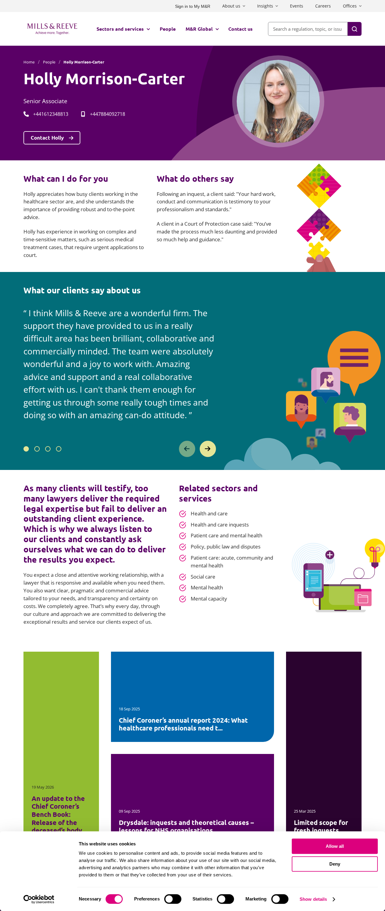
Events (296, 6)
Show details (313, 899)
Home (29, 62)
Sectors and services (120, 29)
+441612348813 (50, 114)
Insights (265, 6)
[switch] (172, 899)
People (168, 29)
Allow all (335, 846)
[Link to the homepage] (52, 29)
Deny (334, 863)
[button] (26, 449)
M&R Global (199, 29)
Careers (323, 6)
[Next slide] (208, 449)
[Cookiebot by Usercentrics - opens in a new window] (39, 899)
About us (231, 6)
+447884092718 (107, 114)
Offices (350, 6)
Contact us (240, 29)
